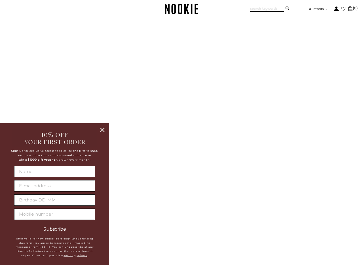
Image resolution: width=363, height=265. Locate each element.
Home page (166, 119)
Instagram (184, 199)
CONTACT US (235, 191)
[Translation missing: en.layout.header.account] (336, 9)
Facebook (183, 186)
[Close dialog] (102, 129)
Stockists (133, 193)
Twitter (181, 193)
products (229, 119)
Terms (68, 255)
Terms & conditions (144, 214)
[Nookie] (181, 13)
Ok (343, 216)
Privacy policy (140, 207)
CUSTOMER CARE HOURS (251, 203)
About (129, 186)
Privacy (82, 255)
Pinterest (183, 206)
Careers (132, 200)
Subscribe (54, 229)
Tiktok (179, 213)
